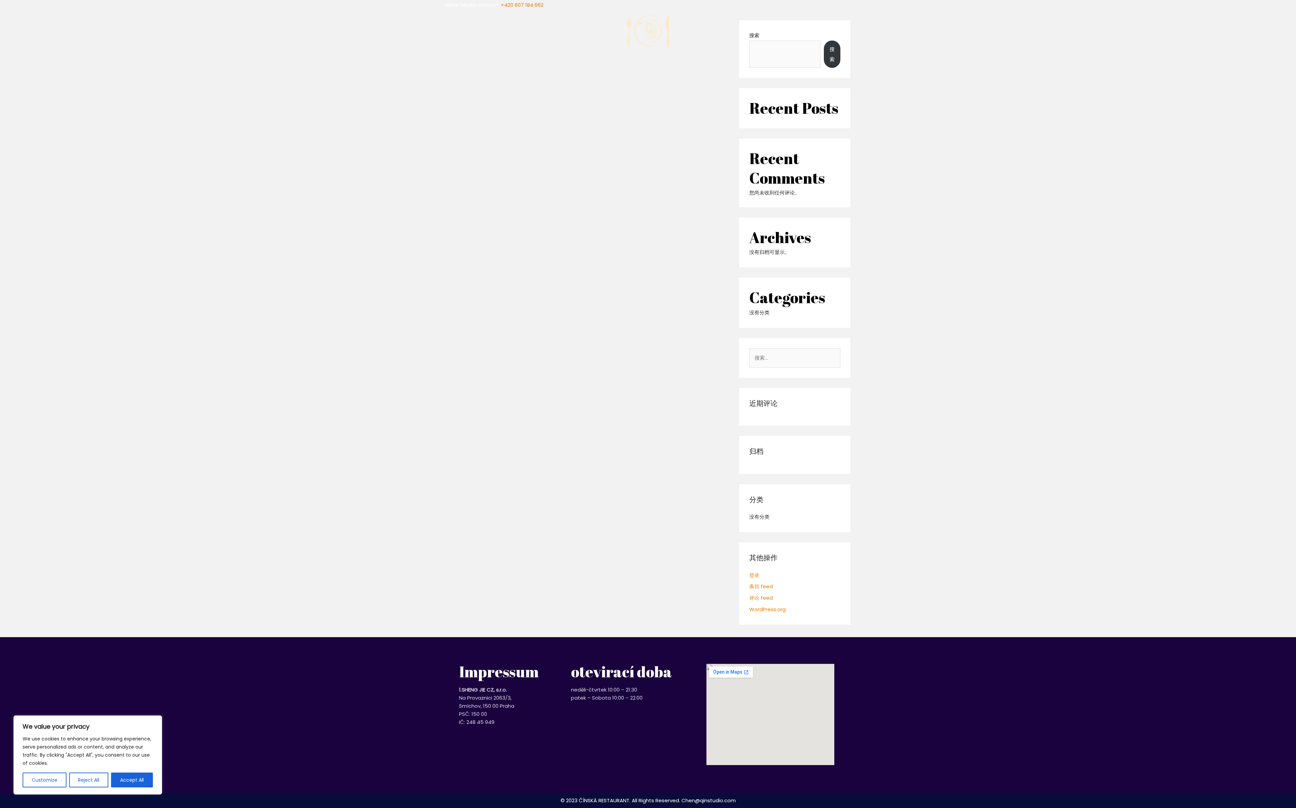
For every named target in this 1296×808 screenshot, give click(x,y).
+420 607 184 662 (522, 4)
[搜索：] (794, 357)
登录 (754, 575)
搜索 (832, 54)
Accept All (132, 780)
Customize (44, 780)
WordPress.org (767, 609)
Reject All (88, 780)
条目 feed (761, 586)
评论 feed (761, 597)
